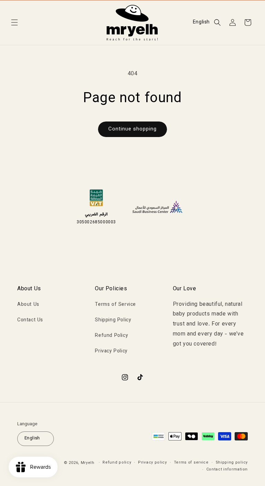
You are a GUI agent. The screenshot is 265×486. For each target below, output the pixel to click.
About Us (28, 305)
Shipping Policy (113, 320)
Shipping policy (232, 463)
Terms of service (191, 463)
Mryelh (88, 463)
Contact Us (30, 320)
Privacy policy (152, 463)
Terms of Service (115, 305)
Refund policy (116, 463)
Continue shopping (132, 129)
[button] (14, 22)
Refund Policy (111, 336)
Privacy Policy (111, 351)
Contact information (227, 470)
